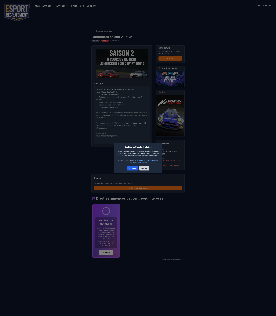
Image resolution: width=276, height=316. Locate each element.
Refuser (144, 168)
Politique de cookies (140, 162)
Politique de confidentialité (146, 160)
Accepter (132, 168)
